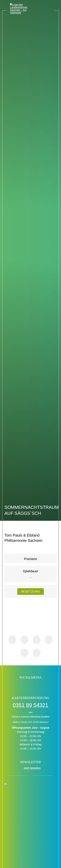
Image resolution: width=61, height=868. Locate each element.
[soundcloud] (46, 685)
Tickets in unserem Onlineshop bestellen (30, 716)
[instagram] (33, 685)
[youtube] (40, 685)
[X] (24, 640)
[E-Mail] (36, 653)
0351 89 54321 (30, 705)
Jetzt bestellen (32, 768)
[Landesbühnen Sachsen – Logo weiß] (22, 8)
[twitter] (27, 685)
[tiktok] (21, 685)
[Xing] (24, 653)
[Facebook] (12, 640)
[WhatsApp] (36, 640)
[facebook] (14, 685)
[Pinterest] (48, 640)
